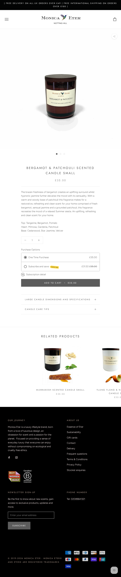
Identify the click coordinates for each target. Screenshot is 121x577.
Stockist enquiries (76, 470)
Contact (71, 443)
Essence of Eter (75, 426)
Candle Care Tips (37, 309)
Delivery (71, 448)
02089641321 (78, 499)
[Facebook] (9, 457)
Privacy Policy (74, 464)
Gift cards (72, 437)
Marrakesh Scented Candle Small (60, 389)
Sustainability (74, 432)
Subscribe (19, 525)
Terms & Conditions (77, 459)
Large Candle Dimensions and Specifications (57, 299)
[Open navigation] (7, 19)
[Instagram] (16, 457)
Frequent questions (77, 453)
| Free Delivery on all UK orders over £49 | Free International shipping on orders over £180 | (60, 5)
